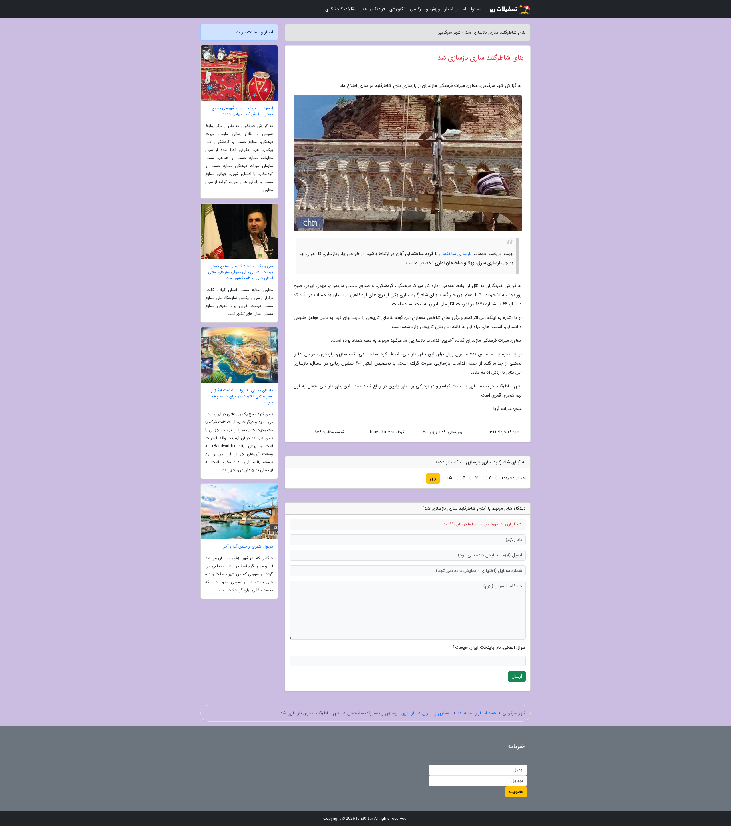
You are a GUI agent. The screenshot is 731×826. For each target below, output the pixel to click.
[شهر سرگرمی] (509, 9)
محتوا (476, 9)
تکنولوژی (397, 9)
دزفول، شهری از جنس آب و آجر (248, 547)
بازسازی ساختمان (455, 253)
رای (433, 478)
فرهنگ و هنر (373, 9)
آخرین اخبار (455, 9)
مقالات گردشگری (340, 9)
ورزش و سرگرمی (425, 9)
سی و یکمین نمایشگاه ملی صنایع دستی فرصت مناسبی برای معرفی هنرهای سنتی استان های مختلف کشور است (240, 272)
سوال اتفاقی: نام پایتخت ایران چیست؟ (489, 647)
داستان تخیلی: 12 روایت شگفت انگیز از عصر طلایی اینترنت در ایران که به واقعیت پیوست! (240, 396)
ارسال (517, 676)
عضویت (516, 791)
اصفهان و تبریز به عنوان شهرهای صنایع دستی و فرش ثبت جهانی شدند (242, 111)
